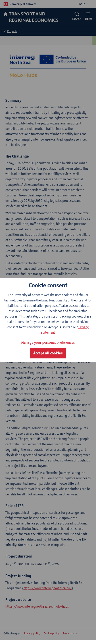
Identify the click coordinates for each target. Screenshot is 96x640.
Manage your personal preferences (48, 342)
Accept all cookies (48, 353)
